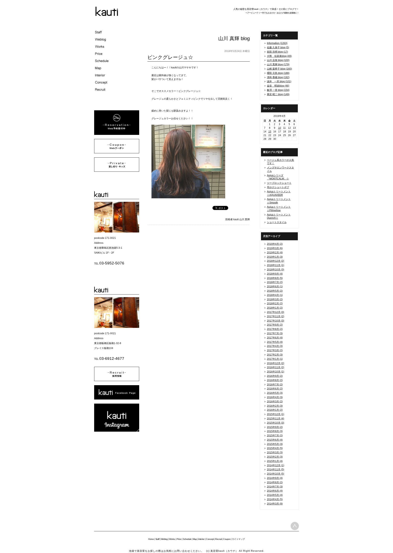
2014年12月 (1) (275, 465)
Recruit (218, 539)
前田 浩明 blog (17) (277, 51)
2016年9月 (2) (275, 376)
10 (279, 127)
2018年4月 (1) (275, 295)
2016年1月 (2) (275, 410)
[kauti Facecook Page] (116, 398)
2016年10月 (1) (275, 371)
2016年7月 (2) (275, 384)
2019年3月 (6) (275, 248)
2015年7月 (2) (275, 435)
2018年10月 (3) (275, 269)
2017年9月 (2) (275, 324)
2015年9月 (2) (275, 427)
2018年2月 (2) (275, 303)
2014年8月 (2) (275, 482)
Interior (201, 539)
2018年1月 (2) (275, 307)
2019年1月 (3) (275, 256)
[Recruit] (116, 380)
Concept (210, 539)
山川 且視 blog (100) (278, 60)
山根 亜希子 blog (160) (279, 68)
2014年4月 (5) (275, 499)
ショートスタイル (277, 222)
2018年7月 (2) (275, 282)
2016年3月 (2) (275, 401)
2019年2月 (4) (275, 252)
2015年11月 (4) (275, 418)
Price (179, 539)
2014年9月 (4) (275, 478)
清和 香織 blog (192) (278, 77)
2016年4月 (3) (275, 397)
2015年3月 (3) (275, 452)
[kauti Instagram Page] (116, 430)
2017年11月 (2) (275, 316)
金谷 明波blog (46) (278, 85)
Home (151, 539)
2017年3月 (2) (275, 350)
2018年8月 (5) (275, 278)
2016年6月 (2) (275, 388)
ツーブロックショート (279, 183)
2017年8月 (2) (275, 329)
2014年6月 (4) (275, 490)
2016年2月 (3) (275, 405)
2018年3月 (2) (275, 299)
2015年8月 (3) (275, 431)
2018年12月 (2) (275, 261)
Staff (157, 539)
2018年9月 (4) (275, 273)
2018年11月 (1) (275, 265)
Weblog (164, 539)
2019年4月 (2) (275, 244)
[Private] (116, 170)
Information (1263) (277, 43)
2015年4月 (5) (275, 448)
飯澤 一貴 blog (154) (278, 90)
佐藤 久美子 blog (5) (278, 47)
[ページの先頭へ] (295, 526)
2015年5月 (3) (275, 444)
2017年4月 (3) (275, 346)
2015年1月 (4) (275, 461)
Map (195, 539)
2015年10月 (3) (275, 422)
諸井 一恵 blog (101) (279, 81)
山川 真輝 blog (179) (278, 64)
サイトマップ (238, 539)
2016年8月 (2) (275, 380)
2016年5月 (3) (275, 393)
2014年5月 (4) (275, 495)
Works (172, 539)
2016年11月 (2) (275, 367)
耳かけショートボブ (278, 187)
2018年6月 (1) (275, 286)
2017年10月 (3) (275, 320)
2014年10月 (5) (275, 473)
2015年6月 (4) (275, 439)
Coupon (226, 539)
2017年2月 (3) (275, 354)
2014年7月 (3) (275, 486)
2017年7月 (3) (275, 333)
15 (269, 131)
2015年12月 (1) (275, 414)
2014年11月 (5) (275, 469)
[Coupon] (116, 152)
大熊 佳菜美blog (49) (279, 56)
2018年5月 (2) (275, 290)
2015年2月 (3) (275, 456)
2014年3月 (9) (275, 503)
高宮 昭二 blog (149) (278, 94)
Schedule (187, 539)
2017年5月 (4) (275, 342)
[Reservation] (116, 134)
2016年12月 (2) (275, 363)
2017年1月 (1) (275, 359)
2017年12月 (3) (275, 312)
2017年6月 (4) (275, 337)
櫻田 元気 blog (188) (278, 73)
